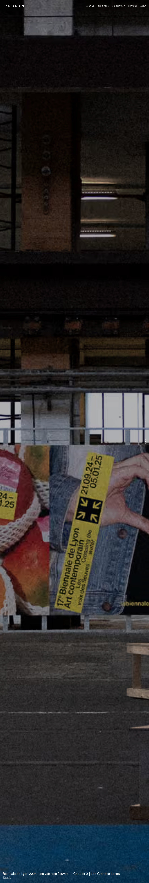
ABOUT (143, 6)
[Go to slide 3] (145, 443)
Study (7, 877)
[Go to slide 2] (145, 441)
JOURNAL (90, 6)
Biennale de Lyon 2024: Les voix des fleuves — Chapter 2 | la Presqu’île (56, 874)
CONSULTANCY (118, 6)
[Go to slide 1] (145, 439)
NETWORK (132, 6)
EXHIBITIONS (103, 6)
